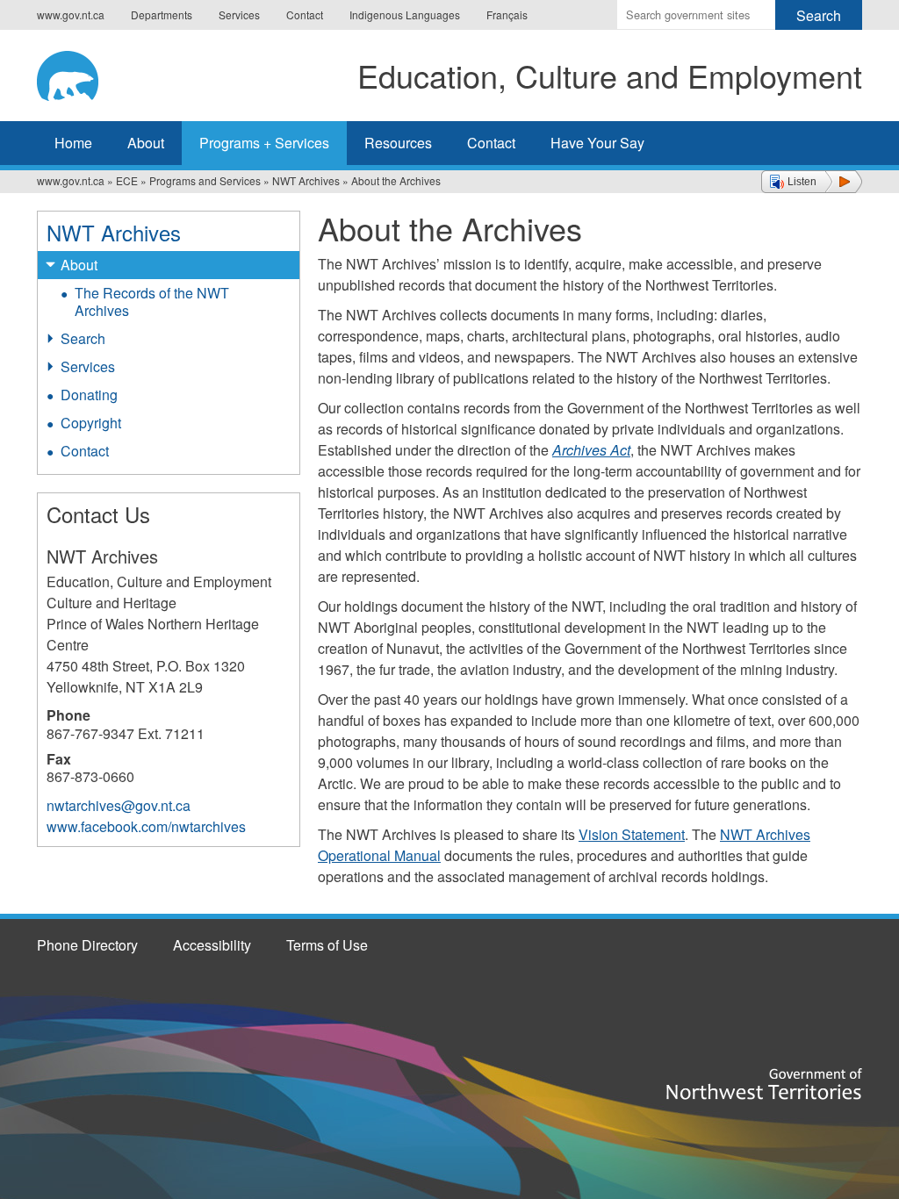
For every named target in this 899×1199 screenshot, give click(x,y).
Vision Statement (632, 834)
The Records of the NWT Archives (152, 301)
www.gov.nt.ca (70, 14)
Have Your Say (597, 143)
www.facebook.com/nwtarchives (146, 826)
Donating (89, 394)
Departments (161, 14)
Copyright (91, 423)
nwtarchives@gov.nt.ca (119, 805)
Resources (398, 143)
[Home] (81, 73)
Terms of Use (327, 945)
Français (507, 14)
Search (83, 338)
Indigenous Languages (404, 14)
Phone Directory (87, 945)
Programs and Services (205, 180)
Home (73, 143)
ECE (127, 180)
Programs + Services (264, 143)
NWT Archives (306, 180)
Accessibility (212, 945)
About (145, 143)
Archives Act (591, 450)
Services (239, 14)
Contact (304, 14)
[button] (811, 181)
